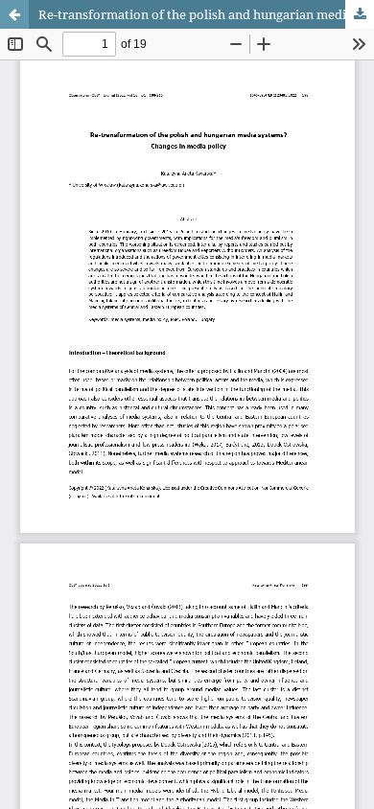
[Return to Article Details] (14, 14)
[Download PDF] (359, 14)
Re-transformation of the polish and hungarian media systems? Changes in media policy (206, 14)
